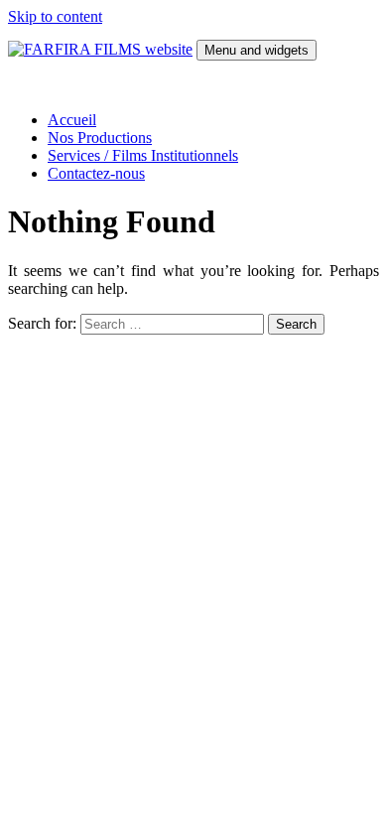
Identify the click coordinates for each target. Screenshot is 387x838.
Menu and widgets (256, 50)
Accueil (72, 119)
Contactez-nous (96, 173)
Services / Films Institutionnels (143, 155)
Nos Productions (100, 137)
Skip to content (55, 16)
